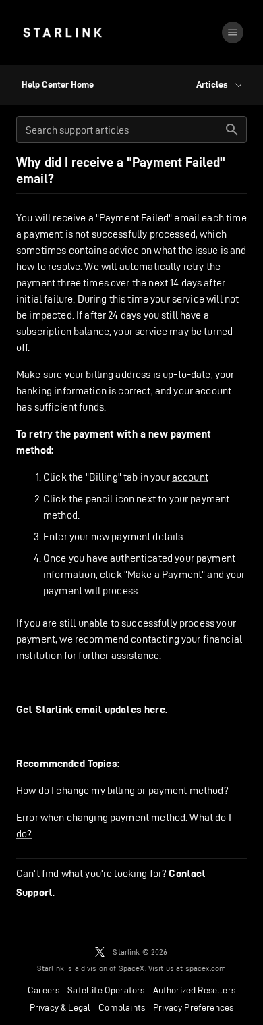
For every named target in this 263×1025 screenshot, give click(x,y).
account (190, 477)
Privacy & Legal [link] (60, 1007)
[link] (62, 32)
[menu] (232, 32)
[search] (231, 129)
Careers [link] (43, 989)
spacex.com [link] (206, 968)
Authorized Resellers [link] (194, 989)
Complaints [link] (121, 1007)
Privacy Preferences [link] (193, 1007)
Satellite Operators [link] (105, 989)
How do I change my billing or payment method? (122, 790)
